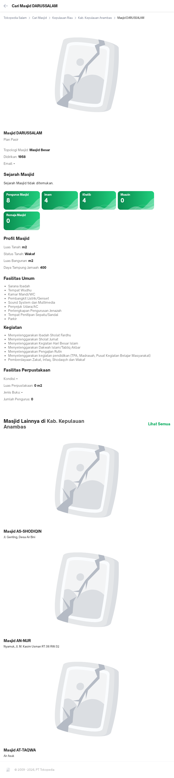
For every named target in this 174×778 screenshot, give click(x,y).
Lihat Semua (159, 424)
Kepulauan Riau (62, 18)
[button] (87, 486)
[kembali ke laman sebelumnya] (6, 6)
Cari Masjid (39, 18)
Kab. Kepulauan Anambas (95, 18)
